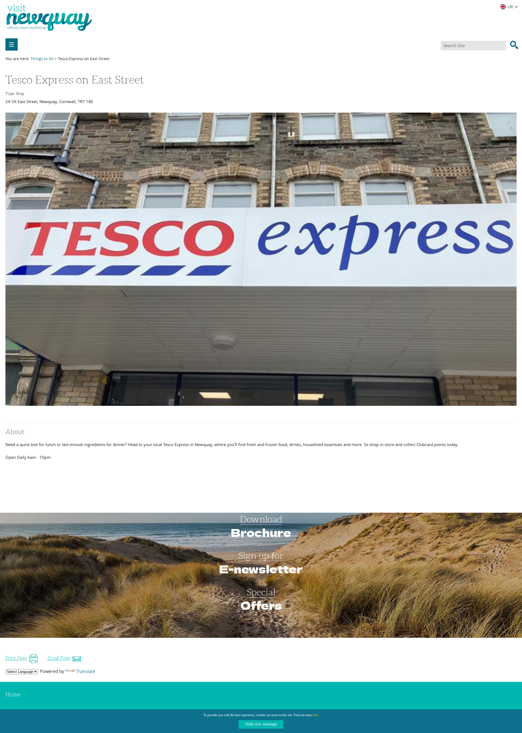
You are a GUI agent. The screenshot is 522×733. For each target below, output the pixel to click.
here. (316, 715)
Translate (85, 671)
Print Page (16, 658)
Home (12, 694)
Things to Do (42, 58)
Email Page (58, 658)
